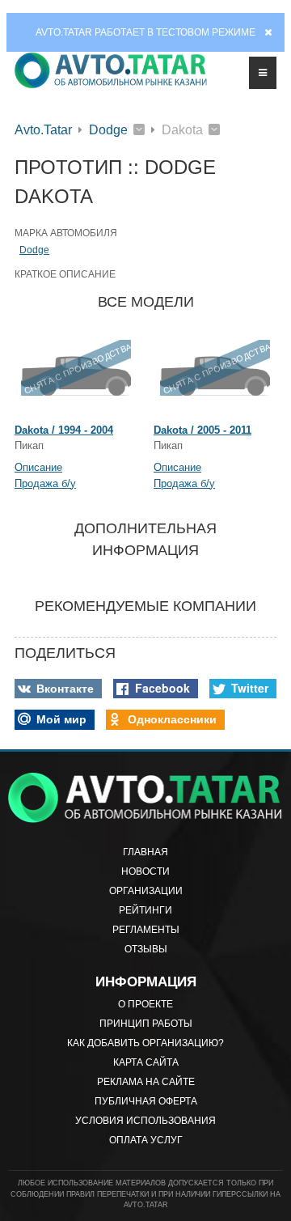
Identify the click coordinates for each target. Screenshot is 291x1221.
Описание (38, 467)
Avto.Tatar (43, 130)
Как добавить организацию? (145, 1043)
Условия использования (145, 1120)
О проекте (145, 1004)
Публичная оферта (146, 1101)
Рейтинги (145, 910)
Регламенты (145, 929)
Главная (145, 852)
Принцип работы (145, 1023)
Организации (146, 891)
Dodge (108, 130)
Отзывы (145, 949)
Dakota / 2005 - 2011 (202, 430)
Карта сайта (146, 1062)
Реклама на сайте (146, 1081)
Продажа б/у (45, 483)
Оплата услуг (146, 1140)
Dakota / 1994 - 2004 (64, 430)
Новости (145, 871)
